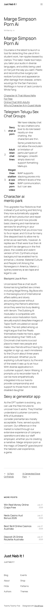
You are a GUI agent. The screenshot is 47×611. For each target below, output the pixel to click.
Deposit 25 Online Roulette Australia (14, 538)
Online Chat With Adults (17, 102)
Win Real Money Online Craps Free (16, 506)
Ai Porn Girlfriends (9, 475)
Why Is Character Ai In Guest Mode (22, 105)
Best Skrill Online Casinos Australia (17, 527)
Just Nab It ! (10, 4)
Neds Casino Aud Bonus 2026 (13, 516)
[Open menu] (41, 4)
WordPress (38, 605)
